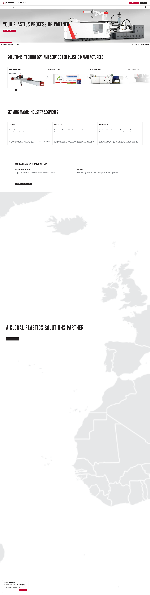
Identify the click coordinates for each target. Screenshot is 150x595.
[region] (15, 586)
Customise (8, 590)
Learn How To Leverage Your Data (24, 183)
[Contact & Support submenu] (137, 2)
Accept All (23, 590)
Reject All (15, 590)
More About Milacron (9, 30)
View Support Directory (12, 339)
